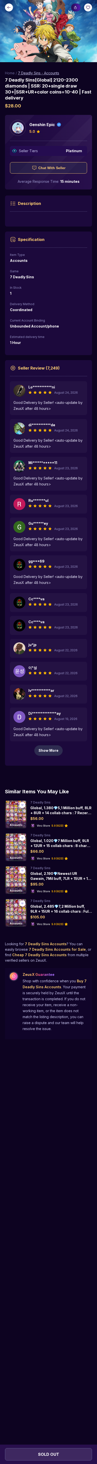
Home (10, 73)
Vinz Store (43, 825)
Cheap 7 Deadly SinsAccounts (39, 955)
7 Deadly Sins (40, 802)
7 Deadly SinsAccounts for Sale (57, 949)
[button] (48, 31)
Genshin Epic (42, 124)
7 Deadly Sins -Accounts (38, 73)
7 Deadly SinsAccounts (46, 944)
